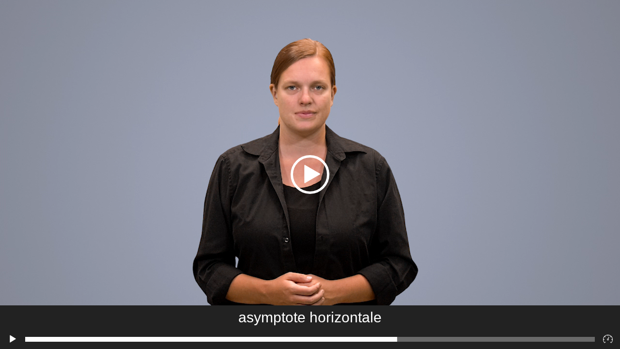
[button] (310, 174)
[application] (310, 174)
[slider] (310, 339)
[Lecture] (12, 339)
